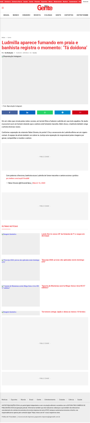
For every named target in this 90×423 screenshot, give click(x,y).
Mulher (65, 1)
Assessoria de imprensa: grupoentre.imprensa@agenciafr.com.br (39, 417)
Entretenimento (50, 400)
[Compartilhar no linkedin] (27, 112)
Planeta (37, 1)
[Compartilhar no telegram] (62, 112)
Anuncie (85, 1)
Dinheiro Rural (17, 1)
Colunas (48, 15)
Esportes (44, 1)
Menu (51, 1)
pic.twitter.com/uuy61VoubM (17, 178)
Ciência (71, 400)
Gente (31, 1)
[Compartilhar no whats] (45, 112)
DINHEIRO (26, 15)
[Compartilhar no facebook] (10, 112)
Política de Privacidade (9, 417)
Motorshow (58, 1)
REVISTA (37, 15)
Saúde (25, 1)
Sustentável (73, 1)
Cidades (62, 400)
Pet (80, 1)
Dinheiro (8, 1)
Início (3, 37)
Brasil (6, 15)
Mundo (16, 15)
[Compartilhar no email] (80, 112)
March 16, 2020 (39, 183)
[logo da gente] (45, 8)
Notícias (4, 400)
